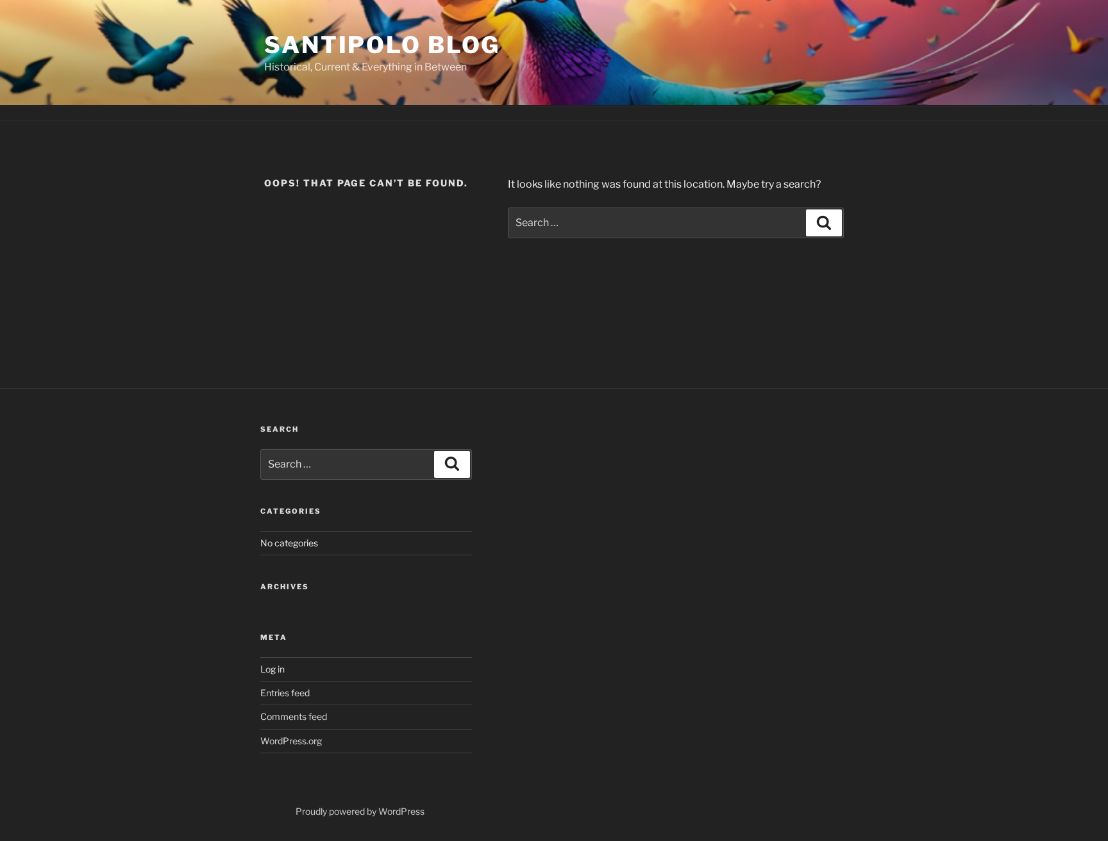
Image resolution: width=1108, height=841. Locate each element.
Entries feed (285, 692)
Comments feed (293, 716)
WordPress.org (291, 740)
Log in (272, 669)
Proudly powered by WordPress (360, 811)
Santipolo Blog (382, 45)
